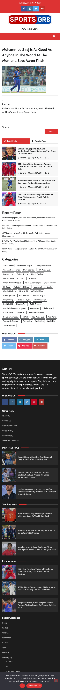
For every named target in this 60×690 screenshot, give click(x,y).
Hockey (5, 643)
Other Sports (7, 658)
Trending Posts (40, 141)
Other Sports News (12, 671)
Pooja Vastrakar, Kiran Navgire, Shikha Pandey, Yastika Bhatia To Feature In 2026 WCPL (36, 605)
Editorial (23, 158)
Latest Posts (12, 141)
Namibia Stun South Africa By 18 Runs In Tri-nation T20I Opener (36, 531)
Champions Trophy (43, 266)
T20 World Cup (38, 317)
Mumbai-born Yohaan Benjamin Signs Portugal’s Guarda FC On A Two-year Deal (37, 548)
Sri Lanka (20, 313)
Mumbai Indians (9, 291)
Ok (22, 685)
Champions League (24, 266)
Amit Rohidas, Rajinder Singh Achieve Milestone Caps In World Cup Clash (35, 514)
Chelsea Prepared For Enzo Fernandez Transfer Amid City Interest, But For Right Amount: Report (37, 491)
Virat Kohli (52, 317)
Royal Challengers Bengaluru (14, 308)
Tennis (4, 648)
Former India (8, 274)
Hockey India (8, 278)
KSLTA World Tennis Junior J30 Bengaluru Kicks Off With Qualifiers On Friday (36, 588)
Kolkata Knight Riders (22, 287)
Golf (6, 666)
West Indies (27, 321)
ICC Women (32, 278)
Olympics (9, 661)
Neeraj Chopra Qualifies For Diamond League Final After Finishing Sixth (35, 458)
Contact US (6, 421)
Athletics (5, 653)
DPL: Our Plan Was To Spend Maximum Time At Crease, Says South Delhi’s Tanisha (35, 197)
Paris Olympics (9, 295)
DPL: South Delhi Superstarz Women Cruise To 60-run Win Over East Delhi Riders (35, 166)
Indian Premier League (12, 283)
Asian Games (8, 266)
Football (5, 633)
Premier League (39, 295)
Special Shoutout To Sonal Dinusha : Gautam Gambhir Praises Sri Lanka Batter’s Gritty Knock (34, 475)
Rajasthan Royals (23, 300)
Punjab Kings (8, 300)
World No (51, 321)
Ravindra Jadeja (40, 300)
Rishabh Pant (21, 304)
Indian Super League (33, 283)
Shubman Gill (48, 308)
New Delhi (23, 291)
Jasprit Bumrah (50, 283)
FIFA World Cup (44, 270)
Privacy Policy (7, 431)
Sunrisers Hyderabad (36, 313)
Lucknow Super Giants (43, 287)
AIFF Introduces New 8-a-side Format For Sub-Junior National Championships (36, 181)
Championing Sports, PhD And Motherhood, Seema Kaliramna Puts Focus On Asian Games (37, 151)
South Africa (8, 313)
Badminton (6, 638)
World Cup (39, 321)
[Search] (54, 36)
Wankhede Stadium (11, 321)
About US (6, 416)
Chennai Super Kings (11, 270)
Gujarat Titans (22, 274)
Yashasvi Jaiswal (9, 325)
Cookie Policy (7, 436)
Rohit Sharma (35, 304)
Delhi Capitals (28, 270)
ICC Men (20, 278)
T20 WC (25, 317)
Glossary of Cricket (9, 426)
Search (5, 127)
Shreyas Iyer (34, 308)
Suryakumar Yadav (10, 317)
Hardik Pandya (37, 274)
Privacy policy (34, 685)
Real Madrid (8, 304)
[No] (56, 680)
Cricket (5, 628)
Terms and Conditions (10, 441)
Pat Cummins (24, 295)
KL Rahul (6, 287)
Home (4, 623)
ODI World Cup (37, 291)
